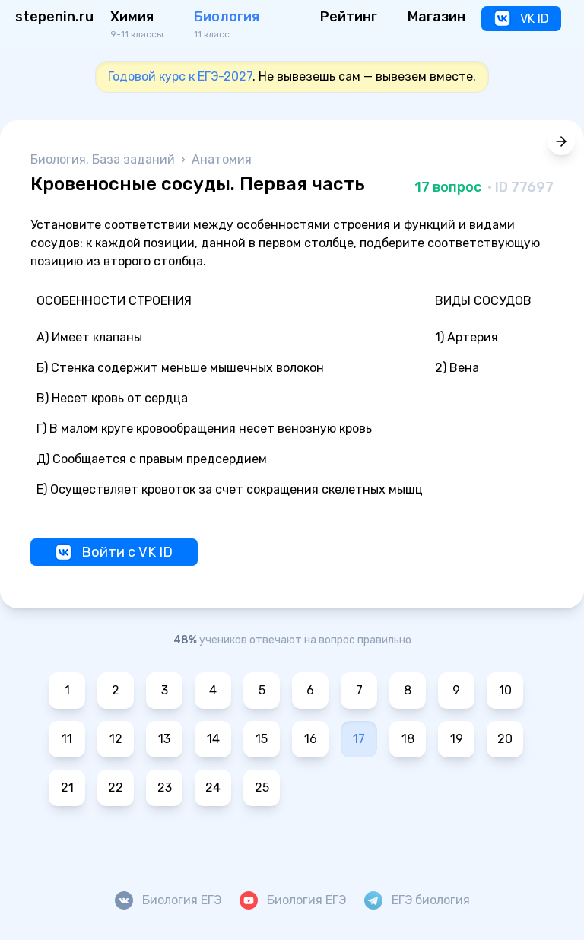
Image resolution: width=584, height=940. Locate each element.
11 (67, 739)
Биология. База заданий (104, 159)
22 (115, 787)
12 (116, 739)
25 (262, 787)
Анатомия (222, 159)
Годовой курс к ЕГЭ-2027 (180, 76)
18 (408, 739)
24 (213, 787)
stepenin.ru (54, 16)
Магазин (436, 16)
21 (67, 787)
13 (164, 739)
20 (505, 739)
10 (505, 690)
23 (164, 787)
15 (262, 739)
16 (310, 739)
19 (456, 739)
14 (213, 739)
